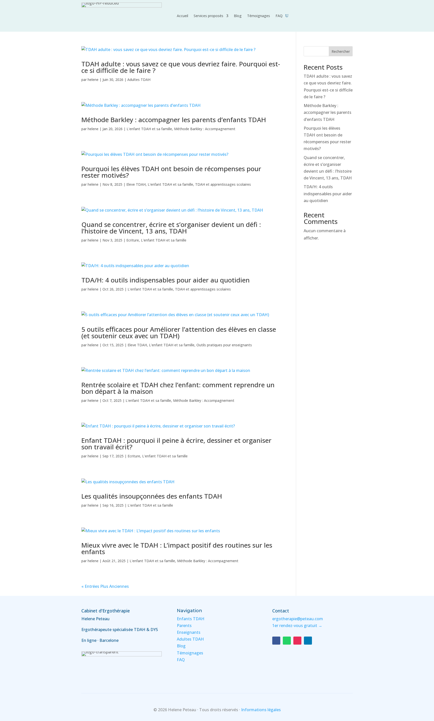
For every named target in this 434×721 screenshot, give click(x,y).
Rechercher (341, 51)
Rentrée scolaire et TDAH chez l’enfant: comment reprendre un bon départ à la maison (178, 388)
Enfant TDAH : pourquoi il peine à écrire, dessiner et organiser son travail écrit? (176, 443)
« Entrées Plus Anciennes (105, 586)
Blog (238, 16)
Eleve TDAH (136, 184)
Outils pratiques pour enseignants (224, 345)
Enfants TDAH (190, 618)
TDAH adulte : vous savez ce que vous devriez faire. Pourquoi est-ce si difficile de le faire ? (180, 67)
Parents (184, 625)
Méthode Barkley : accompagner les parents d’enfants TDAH (173, 119)
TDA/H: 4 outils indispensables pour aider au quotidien (165, 279)
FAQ (279, 16)
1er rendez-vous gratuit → (297, 625)
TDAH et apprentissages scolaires (223, 184)
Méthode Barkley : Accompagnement (204, 128)
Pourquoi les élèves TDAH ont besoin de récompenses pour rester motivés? (171, 172)
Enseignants (188, 632)
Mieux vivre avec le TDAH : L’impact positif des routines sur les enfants (176, 548)
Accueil (182, 16)
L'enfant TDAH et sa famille (149, 128)
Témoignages (258, 16)
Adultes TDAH (138, 79)
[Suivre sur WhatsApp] (287, 641)
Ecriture (132, 240)
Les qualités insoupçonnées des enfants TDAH (151, 496)
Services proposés (208, 16)
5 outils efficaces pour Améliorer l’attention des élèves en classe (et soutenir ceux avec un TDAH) (178, 332)
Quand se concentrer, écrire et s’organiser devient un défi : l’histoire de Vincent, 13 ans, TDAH (171, 227)
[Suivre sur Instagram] (297, 641)
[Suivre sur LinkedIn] (308, 641)
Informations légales (261, 709)
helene (93, 79)
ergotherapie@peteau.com (297, 618)
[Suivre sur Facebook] (276, 641)
